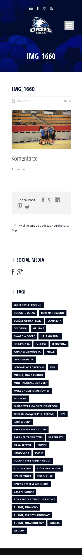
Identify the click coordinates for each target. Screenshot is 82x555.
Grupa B (38, 328)
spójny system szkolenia (31, 483)
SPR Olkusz (45, 476)
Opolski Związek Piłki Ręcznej (34, 414)
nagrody (20, 398)
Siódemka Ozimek (49, 468)
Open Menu (69, 25)
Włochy (19, 530)
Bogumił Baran (24, 312)
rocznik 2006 (22, 468)
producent (21, 452)
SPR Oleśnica (22, 476)
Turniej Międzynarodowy (32, 515)
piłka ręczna (22, 445)
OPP (62, 414)
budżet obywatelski (28, 320)
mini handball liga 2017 (30, 382)
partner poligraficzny (30, 429)
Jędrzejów (59, 344)
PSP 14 (39, 452)
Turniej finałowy (26, 507)
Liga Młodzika (24, 359)
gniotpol (20, 328)
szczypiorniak (24, 491)
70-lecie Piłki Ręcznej (28, 305)
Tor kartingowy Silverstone (34, 499)
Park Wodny (22, 421)
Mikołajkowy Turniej (28, 375)
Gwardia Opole (24, 336)
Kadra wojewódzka (27, 351)
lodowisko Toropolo (29, 367)
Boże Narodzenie (52, 312)
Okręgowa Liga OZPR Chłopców (36, 406)
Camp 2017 (54, 320)
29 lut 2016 (23, 101)
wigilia (55, 522)
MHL (53, 367)
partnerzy (55, 437)
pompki (42, 445)
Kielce (50, 351)
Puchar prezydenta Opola (32, 460)
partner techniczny (28, 437)
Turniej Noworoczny (29, 522)
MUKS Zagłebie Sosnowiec (31, 390)
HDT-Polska (22, 344)
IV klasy (41, 344)
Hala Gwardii (50, 336)
